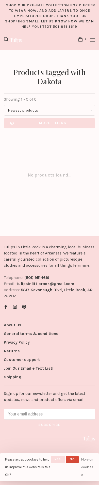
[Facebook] (6, 307)
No (72, 459)
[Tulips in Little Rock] (89, 438)
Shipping (12, 376)
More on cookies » (87, 467)
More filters (53, 123)
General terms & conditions (31, 333)
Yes (58, 459)
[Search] (7, 40)
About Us (12, 324)
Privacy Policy (17, 342)
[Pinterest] (24, 307)
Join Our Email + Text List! (28, 368)
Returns (12, 350)
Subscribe (49, 425)
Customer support (22, 359)
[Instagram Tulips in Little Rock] (15, 307)
